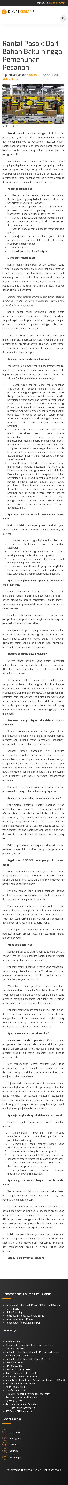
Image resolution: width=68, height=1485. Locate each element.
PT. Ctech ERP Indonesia (19, 1411)
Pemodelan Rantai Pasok (19, 1319)
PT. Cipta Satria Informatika (20, 1408)
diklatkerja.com (57, 3)
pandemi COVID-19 (43, 875)
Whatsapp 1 (15, 1457)
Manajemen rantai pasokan (25, 1040)
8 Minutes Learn (14, 1341)
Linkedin (13, 1444)
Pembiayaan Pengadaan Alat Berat (25, 1315)
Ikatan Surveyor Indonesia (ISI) (22, 1373)
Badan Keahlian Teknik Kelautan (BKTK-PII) (28, 1359)
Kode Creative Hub (16, 1387)
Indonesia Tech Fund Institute (22, 1376)
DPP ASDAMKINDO (15, 1366)
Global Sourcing (14, 1312)
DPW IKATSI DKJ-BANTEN (19, 1369)
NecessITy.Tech (14, 1401)
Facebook (14, 1432)
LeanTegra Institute (16, 1390)
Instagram (15, 1438)
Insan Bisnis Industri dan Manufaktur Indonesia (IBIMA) (35, 1380)
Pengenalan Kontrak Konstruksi (23, 1322)
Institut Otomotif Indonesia (20, 1383)
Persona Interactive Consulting (22, 1404)
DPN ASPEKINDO (14, 1362)
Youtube (14, 1451)
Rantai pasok (16, 133)
